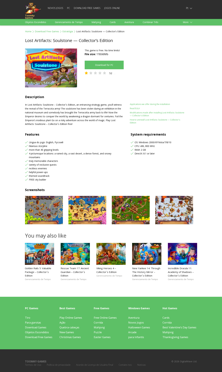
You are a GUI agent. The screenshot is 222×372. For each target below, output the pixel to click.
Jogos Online (112, 8)
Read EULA (135, 108)
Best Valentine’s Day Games (179, 327)
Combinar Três (150, 22)
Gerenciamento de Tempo (69, 22)
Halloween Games (139, 327)
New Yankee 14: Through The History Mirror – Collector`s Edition (146, 272)
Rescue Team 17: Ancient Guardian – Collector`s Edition (75, 272)
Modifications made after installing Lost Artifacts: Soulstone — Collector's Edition (157, 114)
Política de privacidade (59, 364)
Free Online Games (105, 317)
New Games (66, 332)
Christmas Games (70, 337)
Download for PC (104, 64)
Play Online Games (70, 317)
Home (28, 31)
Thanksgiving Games (175, 337)
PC (68, 8)
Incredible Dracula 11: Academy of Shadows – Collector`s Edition (181, 272)
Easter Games (102, 337)
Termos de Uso (33, 364)
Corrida (98, 322)
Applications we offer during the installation (150, 104)
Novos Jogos (55, 8)
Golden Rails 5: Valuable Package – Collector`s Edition (38, 272)
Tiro (27, 317)
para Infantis (136, 337)
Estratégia (67, 31)
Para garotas (33, 322)
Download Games (35, 327)
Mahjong (96, 22)
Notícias (141, 364)
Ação (62, 322)
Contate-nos (125, 364)
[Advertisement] (158, 71)
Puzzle (98, 332)
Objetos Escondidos (35, 22)
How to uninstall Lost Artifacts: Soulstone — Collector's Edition (155, 121)
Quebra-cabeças (69, 327)
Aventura (129, 22)
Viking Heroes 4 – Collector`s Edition (106, 270)
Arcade (132, 332)
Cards (113, 22)
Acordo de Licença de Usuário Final (94, 364)
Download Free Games (87, 8)
